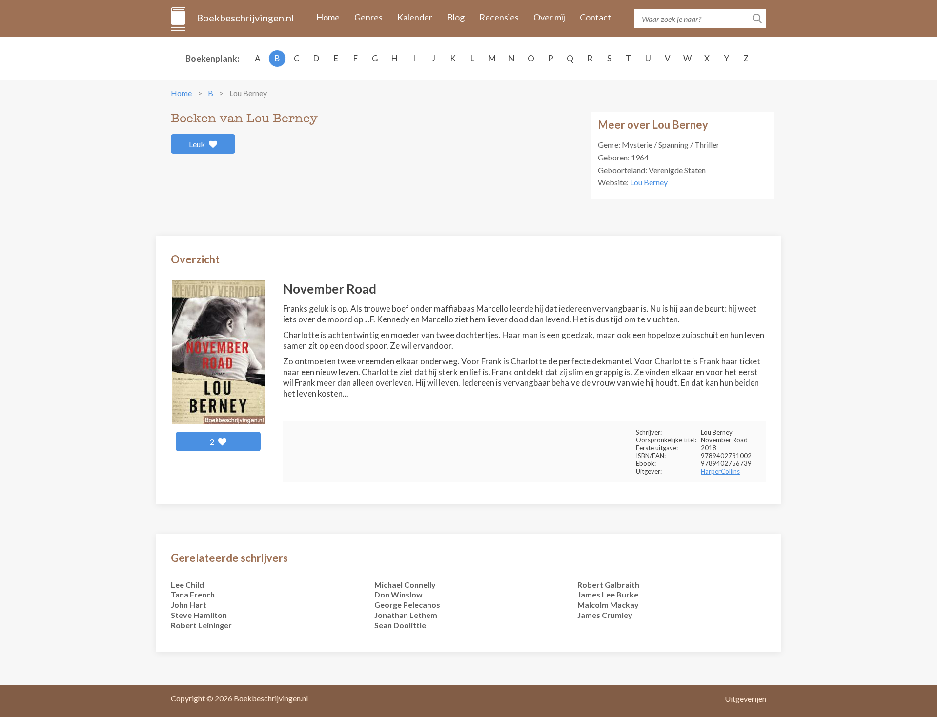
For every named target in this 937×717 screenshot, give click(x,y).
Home (328, 17)
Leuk (197, 144)
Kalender (414, 17)
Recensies (499, 17)
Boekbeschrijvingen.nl (245, 17)
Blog (456, 17)
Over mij (549, 17)
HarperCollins (720, 471)
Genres (368, 17)
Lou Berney (649, 182)
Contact (595, 17)
